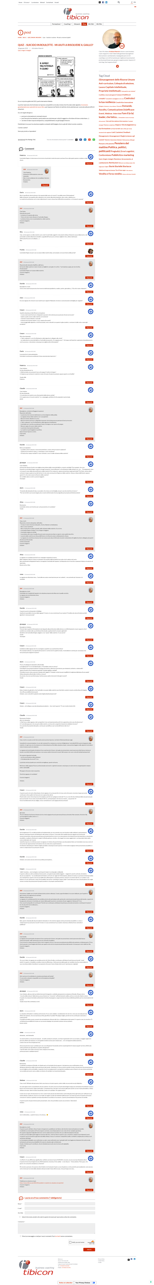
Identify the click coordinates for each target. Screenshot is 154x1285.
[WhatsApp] (94, 140)
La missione (35, 2)
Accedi (57, 2)
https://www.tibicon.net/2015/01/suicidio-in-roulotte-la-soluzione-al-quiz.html (41, 1183)
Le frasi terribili (115, 128)
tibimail (42, 2)
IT (132, 2)
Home (20, 2)
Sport (107, 166)
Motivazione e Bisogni (128, 140)
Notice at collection (65, 1283)
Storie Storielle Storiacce (120, 166)
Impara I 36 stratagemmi (124, 125)
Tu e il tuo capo (120, 170)
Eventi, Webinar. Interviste (110, 113)
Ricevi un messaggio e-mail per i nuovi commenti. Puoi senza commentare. (47, 1236)
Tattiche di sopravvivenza (107, 170)
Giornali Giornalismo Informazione (117, 121)
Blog (84, 24)
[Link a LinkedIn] (106, 2)
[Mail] (89, 140)
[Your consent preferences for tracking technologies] (151, 1282)
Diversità (119, 106)
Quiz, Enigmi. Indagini (34, 37)
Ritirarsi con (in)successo (126, 163)
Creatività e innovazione (124, 102)
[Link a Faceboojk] (103, 2)
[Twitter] (76, 140)
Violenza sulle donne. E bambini (129, 174)
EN (135, 2)
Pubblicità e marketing (123, 155)
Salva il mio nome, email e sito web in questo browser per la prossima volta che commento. (49, 1217)
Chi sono (26, 2)
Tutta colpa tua (129, 170)
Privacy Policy (101, 1259)
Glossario (77, 24)
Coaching (67, 24)
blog (24, 37)
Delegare (101, 106)
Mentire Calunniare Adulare (113, 140)
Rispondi (89, 163)
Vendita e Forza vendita (110, 173)
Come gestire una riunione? (128, 91)
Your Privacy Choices (82, 1283)
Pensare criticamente (106, 144)
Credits (100, 1262)
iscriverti (58, 1236)
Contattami (49, 2)
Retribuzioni (113, 163)
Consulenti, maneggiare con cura (115, 98)
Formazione (56, 24)
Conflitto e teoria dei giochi (107, 95)
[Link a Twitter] (99, 2)
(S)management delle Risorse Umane (117, 79)
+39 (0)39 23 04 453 (64, 1265)
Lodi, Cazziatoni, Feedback (121, 132)
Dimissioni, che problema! (110, 106)
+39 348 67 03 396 (66, 1267)
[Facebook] (80, 140)
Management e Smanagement (109, 136)
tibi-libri (91, 24)
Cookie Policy (101, 1260)
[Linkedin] (85, 140)
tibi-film (99, 24)
